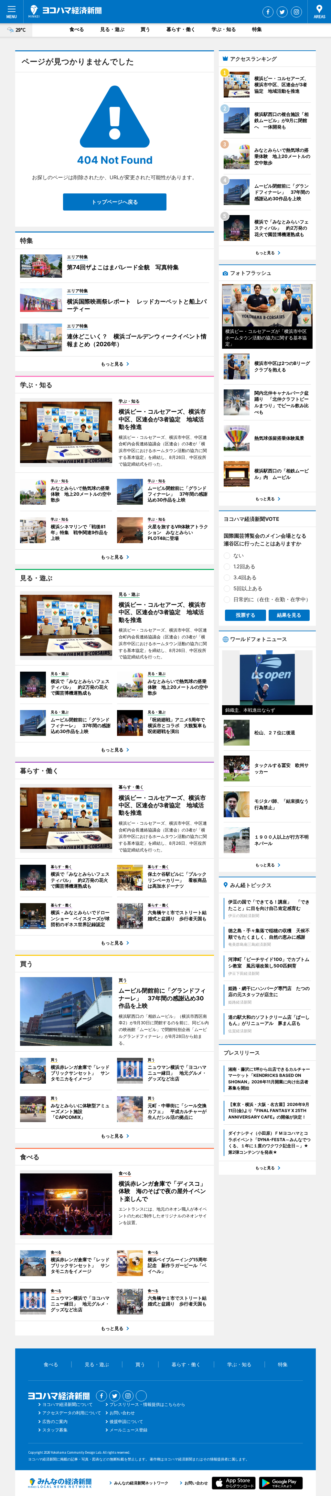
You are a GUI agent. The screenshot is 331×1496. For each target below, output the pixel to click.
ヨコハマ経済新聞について (67, 1404)
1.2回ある (244, 566)
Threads (141, 1395)
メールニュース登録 (128, 1429)
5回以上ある (247, 588)
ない (238, 555)
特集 (257, 29)
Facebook (267, 11)
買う (145, 29)
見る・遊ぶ (112, 29)
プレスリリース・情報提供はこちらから (147, 1404)
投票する (245, 615)
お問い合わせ (122, 1412)
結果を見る (289, 615)
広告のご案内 (55, 1421)
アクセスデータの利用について (71, 1412)
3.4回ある (245, 577)
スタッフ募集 (55, 1429)
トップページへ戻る (114, 202)
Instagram (296, 11)
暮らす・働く (181, 29)
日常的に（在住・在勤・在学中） (272, 599)
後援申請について (126, 1421)
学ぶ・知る (224, 29)
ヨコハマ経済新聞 (64, 11)
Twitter (282, 11)
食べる (76, 29)
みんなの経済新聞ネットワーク (59, 1483)
